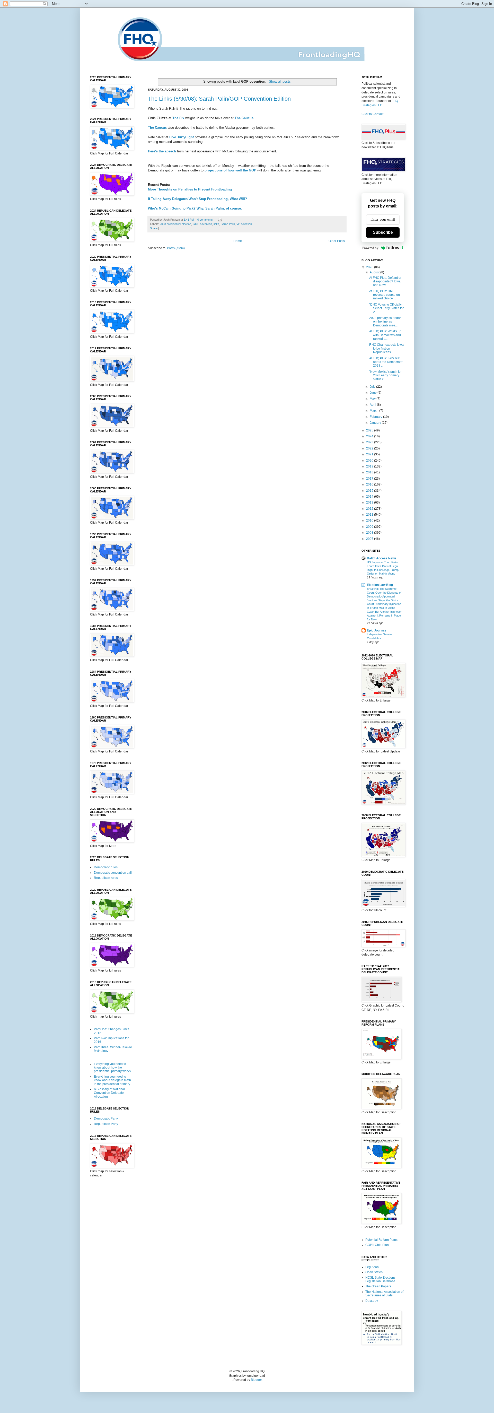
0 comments (205, 219)
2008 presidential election (175, 224)
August (375, 272)
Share (153, 228)
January (376, 422)
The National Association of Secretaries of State (384, 1293)
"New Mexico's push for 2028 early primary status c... (385, 375)
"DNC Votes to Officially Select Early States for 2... (386, 308)
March (374, 410)
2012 (370, 508)
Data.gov (371, 1301)
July (373, 386)
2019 (370, 466)
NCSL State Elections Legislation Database (380, 1279)
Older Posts (337, 241)
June (373, 392)
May (373, 399)
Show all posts (279, 81)
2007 (370, 539)
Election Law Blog (380, 585)
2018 (370, 472)
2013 (370, 502)
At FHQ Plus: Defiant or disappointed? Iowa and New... (385, 281)
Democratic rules (106, 867)
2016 (370, 484)
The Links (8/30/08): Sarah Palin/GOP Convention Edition (219, 99)
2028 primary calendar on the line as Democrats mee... (385, 321)
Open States (374, 1272)
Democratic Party (106, 1118)
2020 (370, 460)
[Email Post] (219, 219)
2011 (370, 514)
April (373, 404)
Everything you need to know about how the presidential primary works (112, 1067)
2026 (370, 267)
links (216, 224)
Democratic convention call (113, 872)
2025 (370, 430)
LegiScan (372, 1267)
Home (237, 241)
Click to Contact (372, 114)
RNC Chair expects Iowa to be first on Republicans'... (386, 348)
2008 (370, 532)
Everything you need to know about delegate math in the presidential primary (112, 1080)
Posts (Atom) (176, 248)
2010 (370, 520)
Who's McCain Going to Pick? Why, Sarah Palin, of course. (195, 208)
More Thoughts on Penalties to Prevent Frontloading (190, 189)
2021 (370, 454)
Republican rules (106, 878)
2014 (370, 496)
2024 (370, 436)
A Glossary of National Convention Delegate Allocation (109, 1092)
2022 (370, 448)
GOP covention (202, 224)
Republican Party (106, 1124)
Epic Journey (376, 630)
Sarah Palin (228, 224)
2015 (370, 490)
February (376, 417)
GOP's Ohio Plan (377, 1245)
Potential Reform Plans (381, 1240)
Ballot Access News (381, 558)
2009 (370, 526)
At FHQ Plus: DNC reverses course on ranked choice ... (384, 294)
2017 (370, 478)
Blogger (256, 1380)
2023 (370, 442)
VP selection (244, 224)
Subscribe (383, 232)
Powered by (370, 248)
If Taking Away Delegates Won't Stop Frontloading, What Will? (197, 199)
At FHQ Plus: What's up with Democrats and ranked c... (385, 335)
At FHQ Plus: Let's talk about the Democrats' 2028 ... (386, 362)
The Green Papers (378, 1286)
